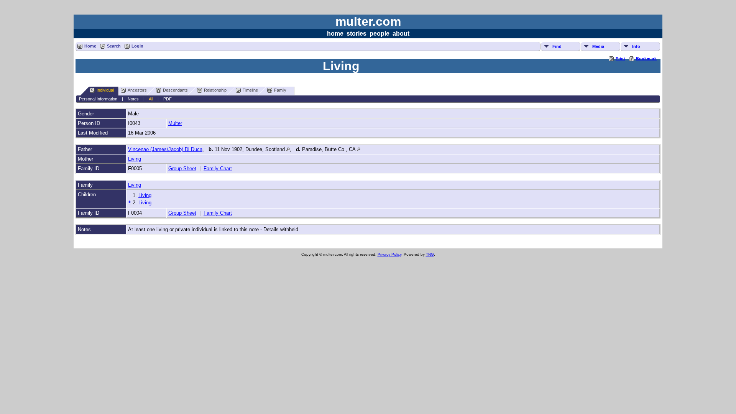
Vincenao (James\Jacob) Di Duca (165, 149)
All (151, 99)
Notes (133, 99)
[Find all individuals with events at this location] (288, 149)
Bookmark (646, 58)
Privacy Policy (389, 254)
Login (137, 46)
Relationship (215, 90)
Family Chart (218, 168)
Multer (175, 123)
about (401, 33)
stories (356, 33)
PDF (167, 99)
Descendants (175, 90)
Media (598, 46)
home (335, 33)
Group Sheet (182, 168)
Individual (105, 90)
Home (90, 46)
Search (114, 46)
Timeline (250, 90)
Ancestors (137, 90)
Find (557, 46)
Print (620, 58)
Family (280, 90)
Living (134, 159)
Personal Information (98, 99)
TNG (430, 254)
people (379, 33)
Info (636, 46)
